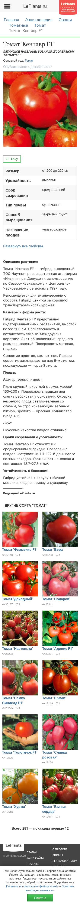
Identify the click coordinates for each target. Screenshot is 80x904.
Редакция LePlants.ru (19, 493)
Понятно (40, 898)
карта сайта (35, 858)
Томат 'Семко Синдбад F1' (13, 700)
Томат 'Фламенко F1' (19, 549)
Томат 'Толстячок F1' (19, 752)
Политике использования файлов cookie (32, 886)
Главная (11, 19)
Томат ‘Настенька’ (17, 648)
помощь (33, 863)
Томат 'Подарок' (56, 598)
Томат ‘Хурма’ (14, 806)
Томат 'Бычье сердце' (54, 809)
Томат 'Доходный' (17, 598)
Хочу (14, 159)
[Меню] (7, 6)
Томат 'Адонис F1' (57, 648)
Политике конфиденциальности (50, 888)
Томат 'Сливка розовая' (54, 755)
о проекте (59, 849)
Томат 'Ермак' (54, 697)
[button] (40, 109)
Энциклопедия (38, 19)
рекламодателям (64, 860)
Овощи (65, 19)
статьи (32, 852)
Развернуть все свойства (23, 246)
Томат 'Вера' (53, 549)
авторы (57, 855)
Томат (40, 25)
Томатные (18, 25)
